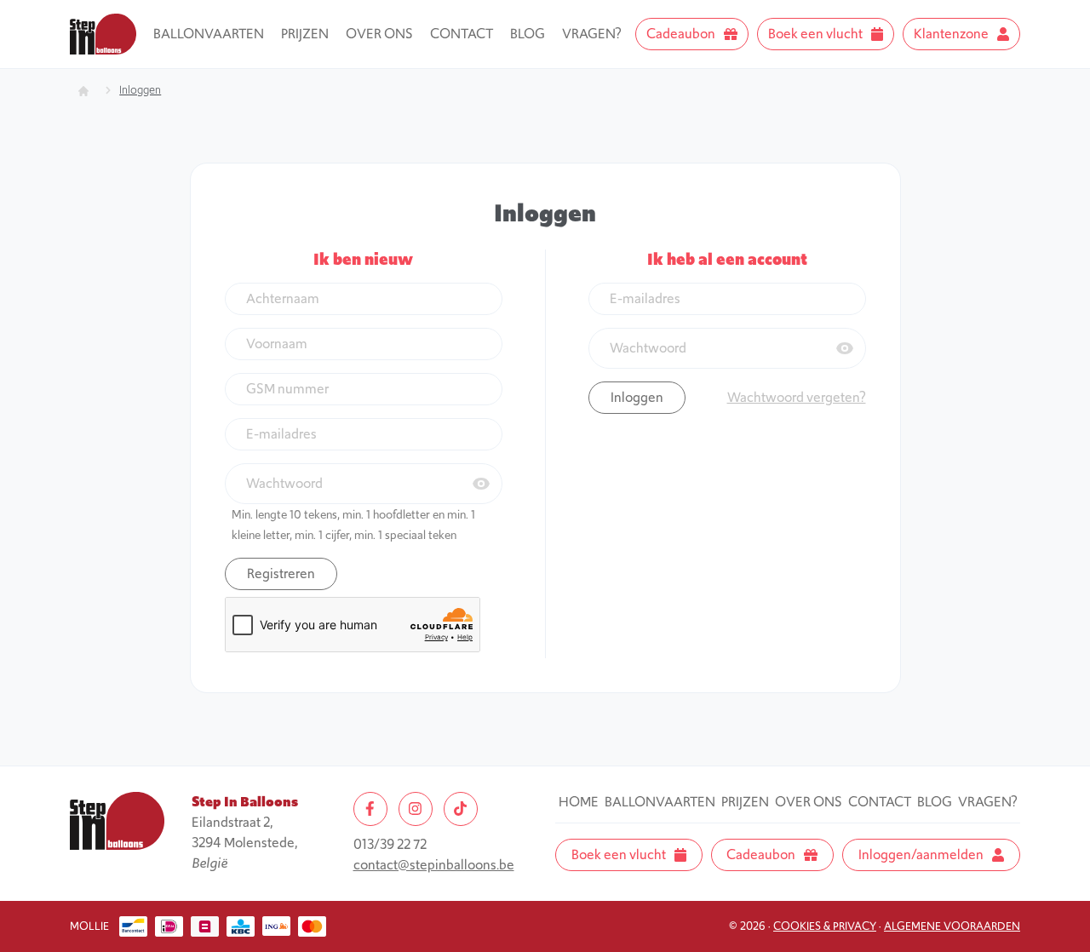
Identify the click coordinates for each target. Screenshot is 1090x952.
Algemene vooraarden (952, 926)
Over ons (379, 33)
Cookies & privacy (824, 926)
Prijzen (305, 33)
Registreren (281, 573)
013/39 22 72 (390, 844)
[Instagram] (416, 809)
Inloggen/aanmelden (921, 854)
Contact (461, 33)
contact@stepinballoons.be (433, 865)
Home (579, 801)
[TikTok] (461, 809)
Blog (527, 33)
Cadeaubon (680, 33)
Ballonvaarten (208, 33)
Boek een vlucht (815, 33)
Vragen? (592, 33)
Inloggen (140, 90)
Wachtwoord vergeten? (796, 397)
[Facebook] (370, 809)
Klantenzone (951, 33)
